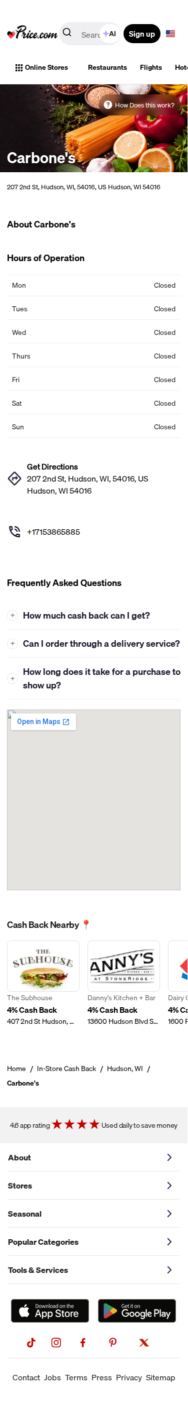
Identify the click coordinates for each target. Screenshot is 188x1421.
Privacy (129, 1377)
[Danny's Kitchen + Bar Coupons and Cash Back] (124, 988)
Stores (20, 1185)
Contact (26, 1377)
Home (16, 1068)
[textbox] (170, 34)
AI (112, 33)
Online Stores (46, 67)
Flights (151, 67)
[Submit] (67, 34)
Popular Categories (43, 1241)
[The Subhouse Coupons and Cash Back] (43, 988)
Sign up (142, 34)
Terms (76, 1377)
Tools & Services (38, 1269)
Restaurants (107, 67)
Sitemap (161, 1377)
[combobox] (91, 33)
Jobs (52, 1377)
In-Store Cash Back (66, 1068)
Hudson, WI (125, 1068)
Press (102, 1377)
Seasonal (25, 1213)
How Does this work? (144, 105)
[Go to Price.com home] (32, 33)
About (19, 1157)
